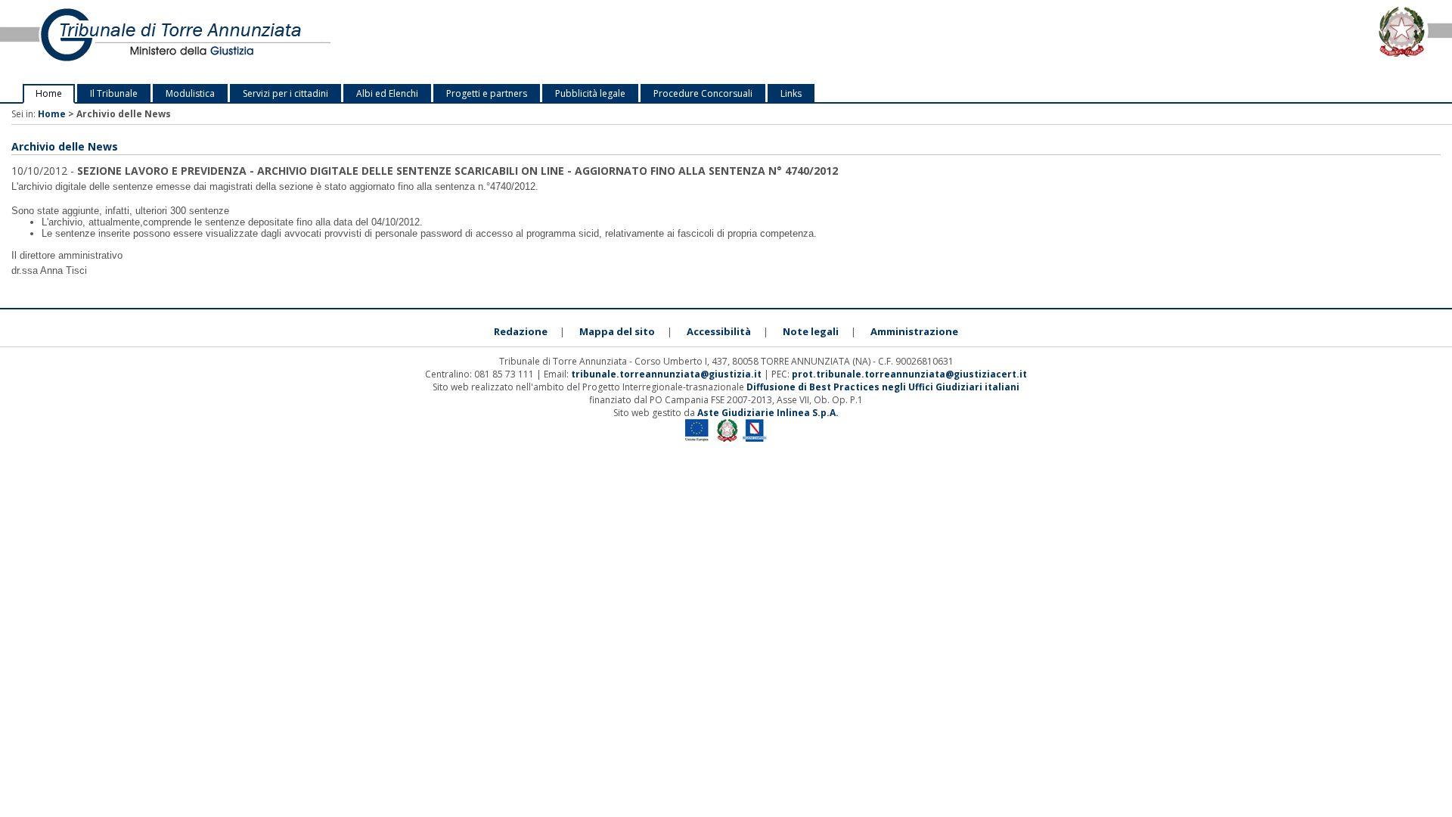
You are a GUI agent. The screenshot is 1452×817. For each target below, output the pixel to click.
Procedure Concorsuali (702, 93)
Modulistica (190, 93)
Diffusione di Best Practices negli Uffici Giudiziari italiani (882, 387)
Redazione (521, 331)
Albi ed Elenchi (387, 93)
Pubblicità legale (590, 93)
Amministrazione (914, 331)
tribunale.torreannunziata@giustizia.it (667, 374)
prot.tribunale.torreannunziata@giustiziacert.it (909, 374)
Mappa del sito (617, 331)
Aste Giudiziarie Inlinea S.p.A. (768, 412)
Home (49, 93)
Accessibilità (719, 331)
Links (791, 93)
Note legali (811, 331)
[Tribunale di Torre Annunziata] (302, 42)
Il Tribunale (114, 93)
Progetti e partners (486, 93)
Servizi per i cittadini (285, 93)
